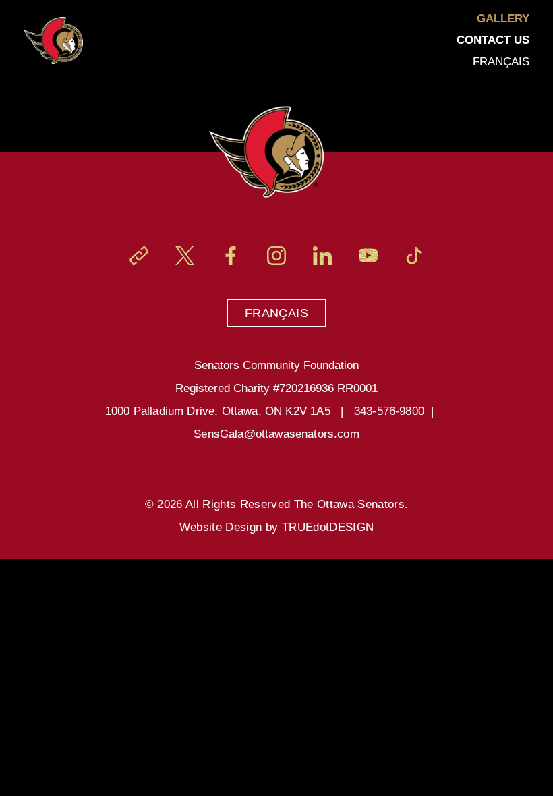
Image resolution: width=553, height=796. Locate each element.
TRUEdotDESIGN (328, 527)
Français (276, 313)
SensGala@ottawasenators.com (276, 434)
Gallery (503, 18)
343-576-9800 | (397, 411)
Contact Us (493, 40)
